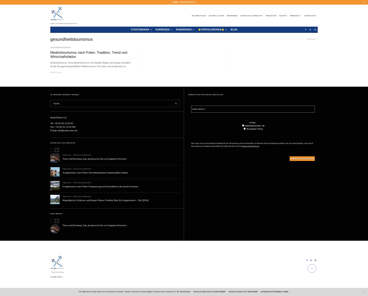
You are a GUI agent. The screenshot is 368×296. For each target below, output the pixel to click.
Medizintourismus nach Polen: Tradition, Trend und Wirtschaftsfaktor (88, 55)
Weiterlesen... (56, 72)
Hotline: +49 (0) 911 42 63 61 (183, 2)
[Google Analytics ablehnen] (364, 292)
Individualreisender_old (254, 126)
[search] (176, 103)
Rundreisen (184, 29)
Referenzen (232, 16)
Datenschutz (310, 16)
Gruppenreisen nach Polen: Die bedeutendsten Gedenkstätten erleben (95, 172)
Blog (234, 29)
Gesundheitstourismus (60, 47)
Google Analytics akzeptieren (209, 292)
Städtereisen (140, 29)
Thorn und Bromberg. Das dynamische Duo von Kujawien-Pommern (95, 159)
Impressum (294, 16)
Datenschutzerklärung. (251, 146)
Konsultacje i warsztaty (251, 16)
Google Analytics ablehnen (243, 292)
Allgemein (67, 155)
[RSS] (310, 30)
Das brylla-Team (216, 16)
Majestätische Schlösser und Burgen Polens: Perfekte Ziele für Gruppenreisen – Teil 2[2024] (105, 200)
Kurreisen (162, 29)
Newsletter (271, 16)
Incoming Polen (199, 16)
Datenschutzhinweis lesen (274, 292)
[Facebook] (305, 30)
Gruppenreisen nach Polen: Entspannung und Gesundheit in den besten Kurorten (100, 186)
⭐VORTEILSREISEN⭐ (211, 29)
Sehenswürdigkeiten (82, 155)
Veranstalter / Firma (254, 129)
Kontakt (283, 16)
